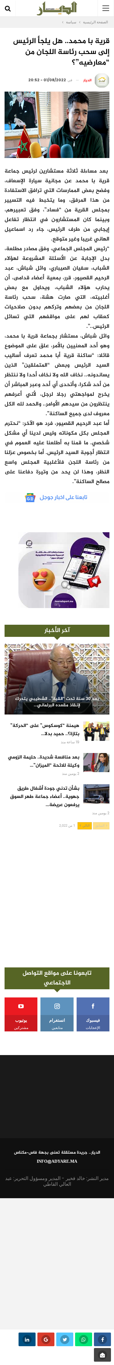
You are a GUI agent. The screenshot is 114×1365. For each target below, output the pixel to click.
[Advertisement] (57, 898)
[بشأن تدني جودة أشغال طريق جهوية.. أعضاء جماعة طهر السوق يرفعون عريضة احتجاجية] (96, 794)
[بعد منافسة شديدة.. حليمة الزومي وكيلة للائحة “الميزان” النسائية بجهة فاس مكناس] (96, 762)
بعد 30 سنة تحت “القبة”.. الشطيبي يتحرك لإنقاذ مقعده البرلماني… (57, 702)
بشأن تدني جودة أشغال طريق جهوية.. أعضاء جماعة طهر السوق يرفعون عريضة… (44, 797)
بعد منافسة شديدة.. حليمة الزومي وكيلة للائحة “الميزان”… (43, 761)
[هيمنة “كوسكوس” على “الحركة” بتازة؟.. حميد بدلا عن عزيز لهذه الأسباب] (96, 731)
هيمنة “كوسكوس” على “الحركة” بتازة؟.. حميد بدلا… (44, 730)
